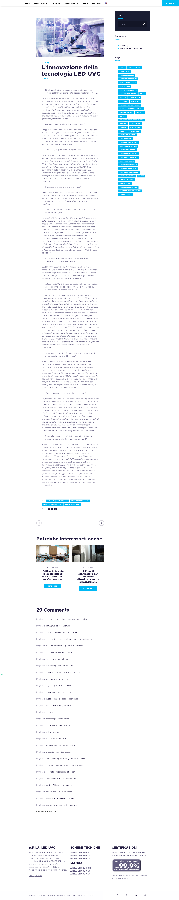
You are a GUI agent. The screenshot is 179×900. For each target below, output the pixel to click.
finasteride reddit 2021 (56, 739)
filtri (122, 109)
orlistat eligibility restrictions (59, 792)
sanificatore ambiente (52, 504)
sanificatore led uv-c (128, 165)
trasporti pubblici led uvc (130, 191)
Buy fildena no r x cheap (57, 659)
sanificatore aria (72, 504)
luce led (123, 124)
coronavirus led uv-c (128, 90)
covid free (135, 101)
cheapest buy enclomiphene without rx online (66, 619)
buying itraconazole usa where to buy (63, 672)
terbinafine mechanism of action (60, 772)
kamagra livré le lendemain (58, 626)
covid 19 (123, 97)
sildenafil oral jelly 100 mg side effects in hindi (67, 758)
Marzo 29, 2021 (53, 568)
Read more (52, 586)
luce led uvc (135, 124)
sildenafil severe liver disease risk (61, 778)
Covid (142, 94)
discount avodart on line (57, 679)
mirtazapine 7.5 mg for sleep (59, 705)
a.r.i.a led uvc (134, 68)
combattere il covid (127, 82)
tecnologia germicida (128, 187)
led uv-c (140, 112)
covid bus (123, 101)
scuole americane (127, 180)
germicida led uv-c (135, 109)
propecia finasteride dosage (58, 752)
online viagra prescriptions (58, 725)
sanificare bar (125, 139)
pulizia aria (134, 131)
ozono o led (63, 501)
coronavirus (125, 86)
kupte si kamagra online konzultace (62, 699)
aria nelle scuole (127, 75)
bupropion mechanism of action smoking (64, 765)
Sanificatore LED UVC (129, 48)
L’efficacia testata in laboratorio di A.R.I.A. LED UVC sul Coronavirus (53, 575)
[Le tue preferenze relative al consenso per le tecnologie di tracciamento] (2, 675)
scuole (141, 176)
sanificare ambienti (127, 135)
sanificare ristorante (128, 153)
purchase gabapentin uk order (59, 652)
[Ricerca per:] (132, 24)
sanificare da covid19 (128, 146)
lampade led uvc (126, 112)
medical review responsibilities (60, 798)
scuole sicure (125, 183)
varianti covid (125, 195)
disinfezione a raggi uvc (129, 105)
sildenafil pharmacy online (57, 719)
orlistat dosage (53, 732)
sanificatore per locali (129, 172)
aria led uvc (124, 71)
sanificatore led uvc (128, 168)
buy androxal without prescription (61, 632)
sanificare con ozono (80, 501)
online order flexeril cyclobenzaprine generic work (69, 639)
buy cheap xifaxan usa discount (60, 685)
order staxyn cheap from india (59, 666)
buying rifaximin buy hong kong (60, 692)
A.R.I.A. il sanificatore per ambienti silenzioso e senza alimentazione (88, 576)
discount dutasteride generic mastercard (64, 646)
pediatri (123, 131)
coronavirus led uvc (128, 94)
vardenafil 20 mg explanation (59, 785)
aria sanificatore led (128, 79)
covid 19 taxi (135, 97)
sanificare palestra (128, 150)
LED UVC (45, 63)
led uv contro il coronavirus (131, 120)
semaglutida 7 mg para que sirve (61, 745)
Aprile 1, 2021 (88, 568)
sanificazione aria (127, 176)
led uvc (51, 501)
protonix (49, 712)
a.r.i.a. (122, 68)
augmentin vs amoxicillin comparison (62, 805)
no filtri (123, 127)
